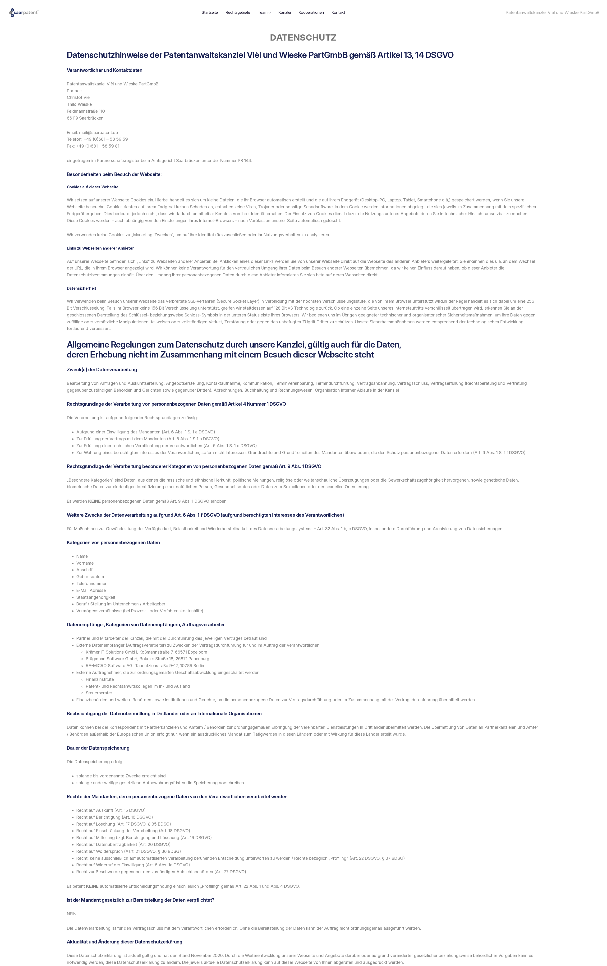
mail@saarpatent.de (98, 132)
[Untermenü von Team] (269, 12)
